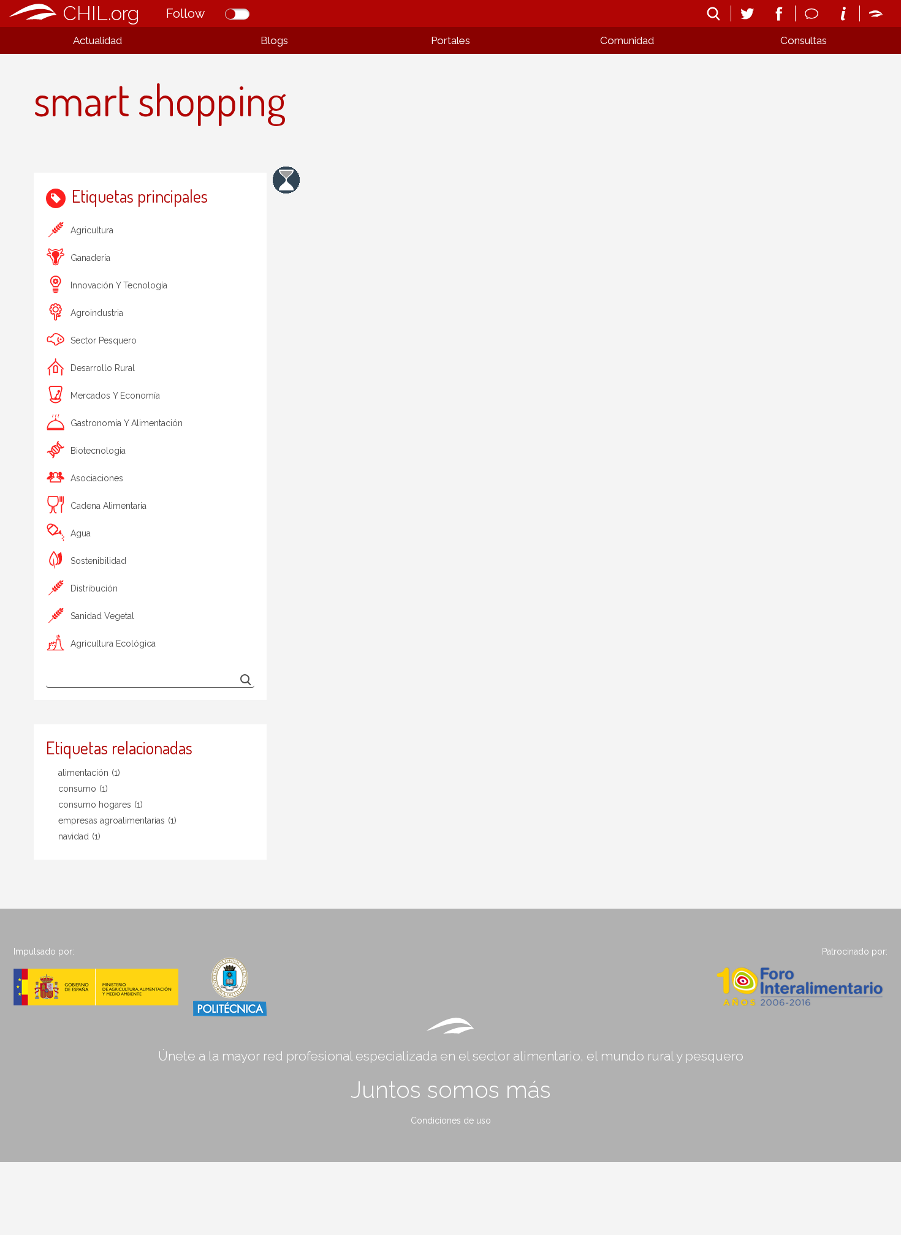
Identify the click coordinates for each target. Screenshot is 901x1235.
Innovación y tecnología (118, 285)
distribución (94, 588)
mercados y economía (115, 395)
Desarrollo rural (102, 368)
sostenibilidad (98, 561)
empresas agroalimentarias (117, 820)
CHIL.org (101, 13)
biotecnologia (98, 451)
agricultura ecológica (113, 643)
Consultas (803, 40)
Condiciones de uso (451, 1120)
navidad (79, 836)
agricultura (91, 230)
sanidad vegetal (102, 616)
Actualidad (97, 40)
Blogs (274, 40)
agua (80, 533)
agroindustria (96, 313)
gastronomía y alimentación (126, 423)
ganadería (90, 258)
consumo (83, 789)
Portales (450, 40)
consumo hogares (100, 804)
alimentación (89, 773)
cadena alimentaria (108, 506)
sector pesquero (103, 340)
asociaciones (96, 478)
